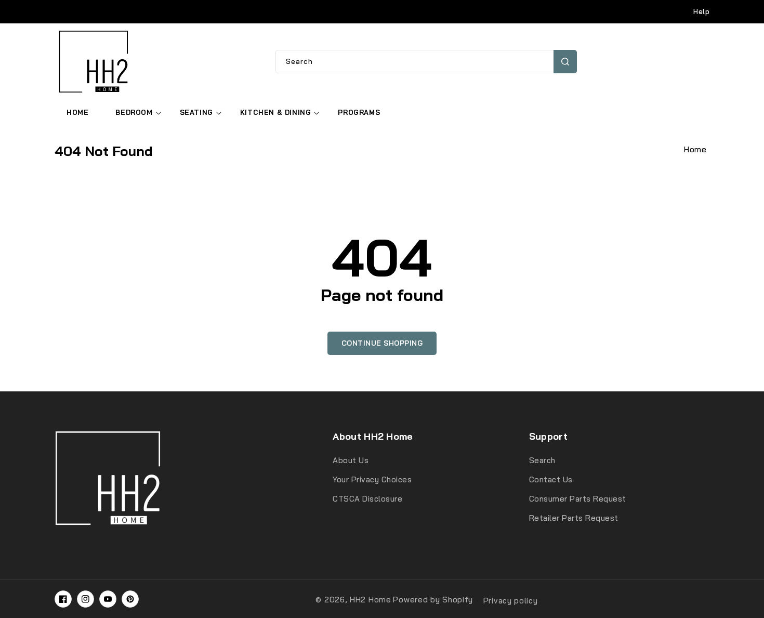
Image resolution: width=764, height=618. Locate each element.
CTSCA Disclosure (367, 499)
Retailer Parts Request (573, 518)
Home (695, 149)
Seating (196, 112)
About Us (350, 460)
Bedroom (133, 112)
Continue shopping (382, 343)
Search (565, 61)
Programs (359, 112)
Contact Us (551, 479)
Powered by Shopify (433, 599)
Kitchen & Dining (275, 112)
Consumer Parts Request (577, 499)
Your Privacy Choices (372, 479)
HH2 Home (370, 599)
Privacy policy (510, 601)
